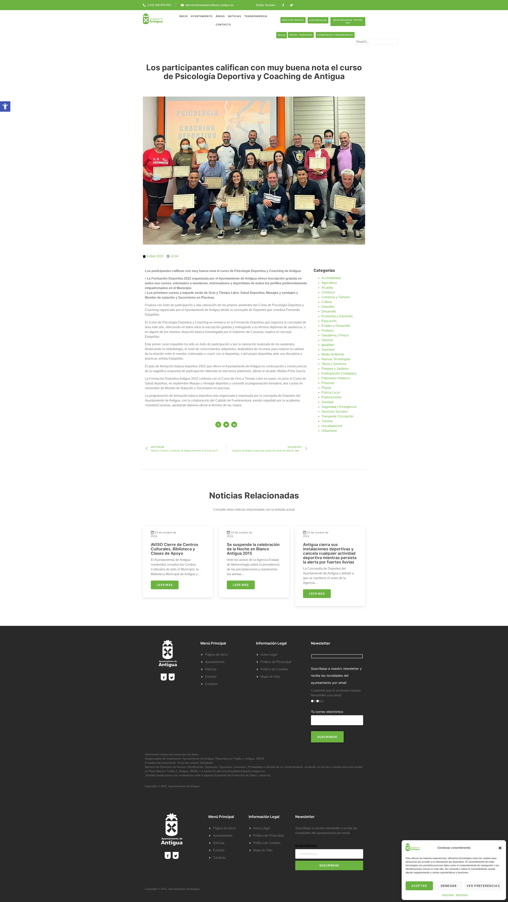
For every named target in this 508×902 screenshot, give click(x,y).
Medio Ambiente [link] (332, 354)
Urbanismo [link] (329, 430)
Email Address (306, 846)
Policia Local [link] (330, 392)
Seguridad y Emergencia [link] (338, 406)
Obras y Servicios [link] (333, 364)
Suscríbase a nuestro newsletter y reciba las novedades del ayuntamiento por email (336, 675)
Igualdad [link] (327, 344)
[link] (5, 106)
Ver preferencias (483, 886)
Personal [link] (327, 383)
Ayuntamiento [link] (202, 16)
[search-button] (362, 48)
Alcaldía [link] (327, 287)
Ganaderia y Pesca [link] (334, 335)
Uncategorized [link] (331, 426)
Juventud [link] (327, 349)
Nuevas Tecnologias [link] (335, 359)
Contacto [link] (223, 24)
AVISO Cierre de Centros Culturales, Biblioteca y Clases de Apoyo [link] (174, 549)
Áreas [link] (220, 16)
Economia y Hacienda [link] (337, 316)
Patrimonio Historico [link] (335, 378)
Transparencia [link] (255, 16)
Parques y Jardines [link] (335, 368)
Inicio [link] (183, 16)
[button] (500, 848)
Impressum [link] (462, 894)
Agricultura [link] (329, 283)
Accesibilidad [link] (331, 278)
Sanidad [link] (327, 402)
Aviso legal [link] (448, 894)
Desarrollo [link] (328, 311)
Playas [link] (326, 387)
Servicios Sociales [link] (334, 411)
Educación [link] (329, 321)
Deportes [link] (327, 306)
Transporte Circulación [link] (337, 416)
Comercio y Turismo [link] (335, 297)
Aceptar (419, 886)
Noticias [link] (234, 16)
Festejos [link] (327, 330)
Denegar (449, 886)
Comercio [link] (328, 292)
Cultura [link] (326, 302)
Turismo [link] (327, 421)
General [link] (327, 340)
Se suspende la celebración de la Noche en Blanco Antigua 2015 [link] (253, 549)
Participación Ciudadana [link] (338, 373)
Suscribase (329, 865)
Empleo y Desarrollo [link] (335, 325)
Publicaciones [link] (331, 397)
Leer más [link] (165, 584)
